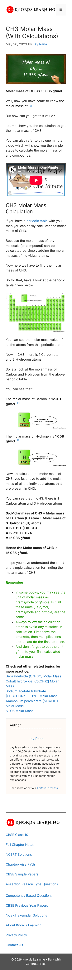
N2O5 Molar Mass (19, 711)
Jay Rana (36, 739)
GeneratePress (36, 964)
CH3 (32, 106)
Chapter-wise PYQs (21, 864)
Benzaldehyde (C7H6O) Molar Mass (33, 676)
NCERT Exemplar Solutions (26, 915)
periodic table (37, 221)
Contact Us (14, 945)
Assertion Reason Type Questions (32, 884)
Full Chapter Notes (20, 845)
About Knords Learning (23, 925)
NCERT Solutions (19, 854)
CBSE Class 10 (17, 835)
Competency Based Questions (29, 896)
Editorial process (47, 788)
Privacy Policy (16, 935)
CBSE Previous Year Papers (27, 905)
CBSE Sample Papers (22, 874)
